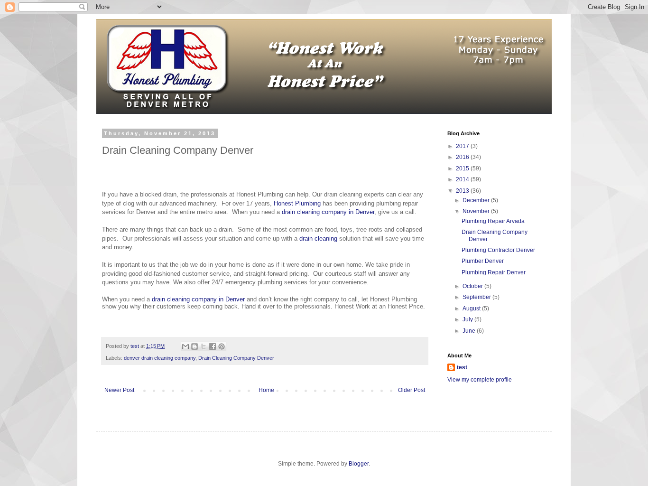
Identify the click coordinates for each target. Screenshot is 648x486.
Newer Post (119, 390)
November (477, 211)
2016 (463, 157)
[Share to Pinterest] (221, 346)
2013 (463, 190)
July (468, 319)
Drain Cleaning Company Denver (236, 358)
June (470, 330)
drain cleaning (318, 238)
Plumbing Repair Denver (494, 272)
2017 (463, 146)
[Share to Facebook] (212, 346)
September (477, 297)
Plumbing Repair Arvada (493, 221)
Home (266, 390)
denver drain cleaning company (159, 358)
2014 (463, 179)
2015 (463, 168)
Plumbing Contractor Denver (498, 250)
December (477, 200)
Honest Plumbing (297, 203)
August (472, 308)
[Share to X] (203, 346)
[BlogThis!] (194, 346)
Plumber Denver (483, 261)
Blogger (359, 463)
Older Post (411, 390)
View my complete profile (479, 379)
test (462, 367)
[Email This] (185, 346)
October (473, 286)
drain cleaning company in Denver (328, 211)
